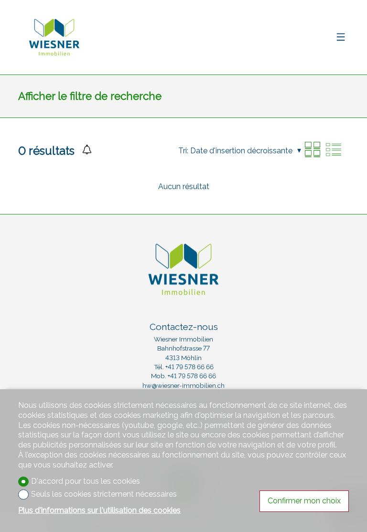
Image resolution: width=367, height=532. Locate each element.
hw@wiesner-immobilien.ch (183, 385)
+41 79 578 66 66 (189, 367)
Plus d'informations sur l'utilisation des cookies (99, 510)
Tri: (183, 150)
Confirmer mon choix (304, 500)
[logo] (54, 37)
